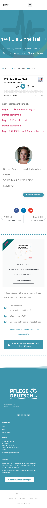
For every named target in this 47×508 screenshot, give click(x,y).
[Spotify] (22, 415)
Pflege (32, 68)
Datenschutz (34, 498)
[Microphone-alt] (18, 415)
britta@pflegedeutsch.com (10, 453)
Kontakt (22, 498)
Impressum (12, 498)
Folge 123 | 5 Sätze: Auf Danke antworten (23, 131)
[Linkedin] (28, 415)
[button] (30, 5)
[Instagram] (25, 415)
